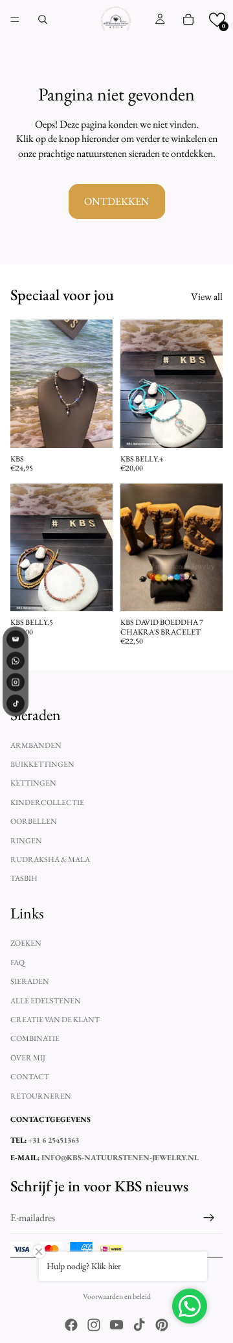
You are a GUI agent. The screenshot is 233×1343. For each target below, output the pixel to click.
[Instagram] (94, 1325)
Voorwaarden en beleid (117, 1296)
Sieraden (29, 981)
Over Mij (27, 1058)
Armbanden (35, 745)
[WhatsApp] (15, 661)
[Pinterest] (162, 1325)
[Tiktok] (139, 1325)
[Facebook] (71, 1325)
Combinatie (35, 1038)
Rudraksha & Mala (50, 859)
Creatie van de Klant (55, 1019)
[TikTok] (15, 704)
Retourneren (40, 1095)
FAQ (17, 962)
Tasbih (24, 878)
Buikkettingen (42, 764)
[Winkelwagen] (188, 19)
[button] (217, 20)
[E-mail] (15, 640)
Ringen (26, 840)
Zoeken (25, 943)
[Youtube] (116, 1325)
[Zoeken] (42, 19)
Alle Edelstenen (45, 1001)
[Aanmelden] (209, 1218)
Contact (29, 1076)
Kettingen (33, 783)
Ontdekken (117, 201)
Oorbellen (33, 821)
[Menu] (15, 19)
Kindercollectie (47, 802)
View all (207, 296)
